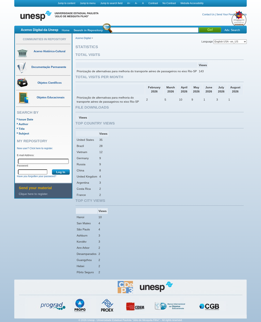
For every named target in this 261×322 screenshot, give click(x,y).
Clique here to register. (33, 193)
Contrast (153, 3)
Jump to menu (88, 3)
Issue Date (26, 119)
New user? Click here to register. (35, 148)
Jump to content (66, 3)
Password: (23, 165)
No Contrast (169, 3)
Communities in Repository (44, 39)
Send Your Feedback (228, 14)
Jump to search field (111, 3)
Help (244, 14)
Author (23, 124)
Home (66, 30)
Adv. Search (232, 30)
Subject (24, 133)
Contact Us (208, 14)
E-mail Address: (25, 155)
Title (22, 128)
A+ (128, 3)
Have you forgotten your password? (36, 176)
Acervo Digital (83, 38)
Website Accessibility (191, 3)
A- (136, 3)
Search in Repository (88, 30)
